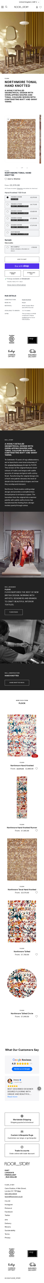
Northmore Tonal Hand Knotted (22, 890)
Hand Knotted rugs (16, 682)
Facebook (9, 1212)
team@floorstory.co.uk (14, 1197)
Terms (7, 1234)
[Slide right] (27, 167)
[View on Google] (10, 1081)
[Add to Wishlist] (36, 768)
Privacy (7, 1238)
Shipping (20, 188)
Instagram (9, 1205)
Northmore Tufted (22, 952)
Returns (8, 1227)
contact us (25, 317)
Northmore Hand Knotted (22, 766)
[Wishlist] (40, 7)
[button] (39, 1088)
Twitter (7, 1215)
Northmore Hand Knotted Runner (22, 828)
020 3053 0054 (11, 1194)
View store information (16, 285)
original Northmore (15, 465)
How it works (9, 243)
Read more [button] (12, 1097)
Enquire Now (13, 273)
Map (19, 1191)
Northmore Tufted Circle (22, 1013)
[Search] (6, 7)
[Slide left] (16, 167)
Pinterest (8, 1208)
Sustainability (10, 1230)
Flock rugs (13, 612)
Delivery (8, 1223)
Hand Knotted (26, 299)
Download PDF (31, 273)
